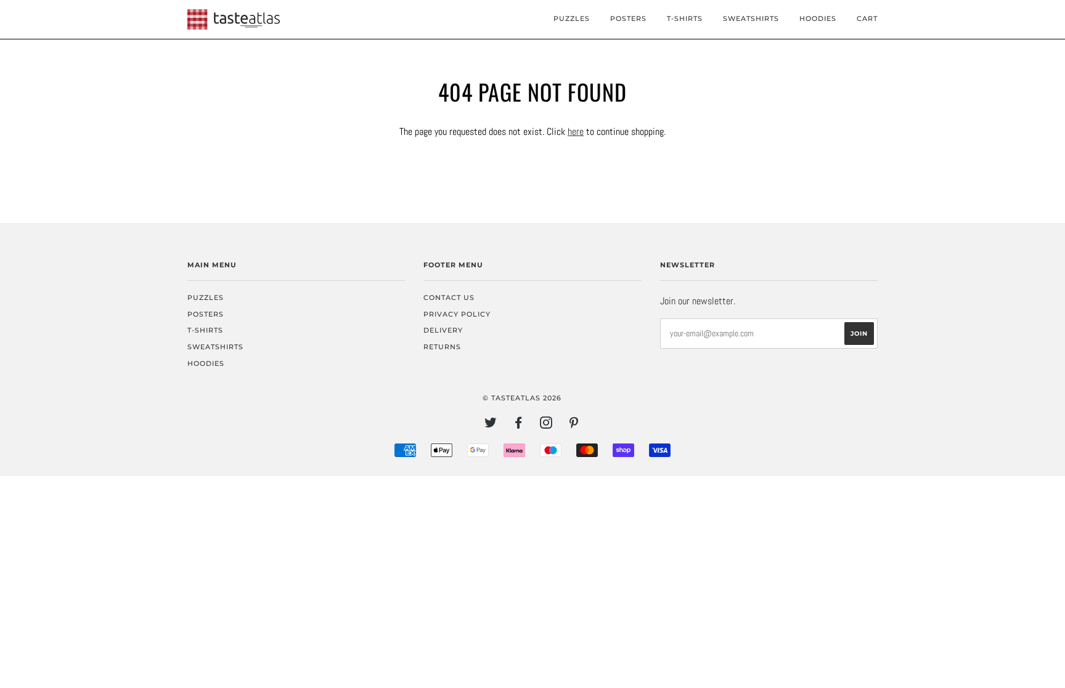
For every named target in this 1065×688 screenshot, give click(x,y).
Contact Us (449, 297)
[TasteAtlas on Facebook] (518, 425)
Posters (628, 18)
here (576, 131)
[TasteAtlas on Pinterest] (574, 425)
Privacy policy (457, 314)
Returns (442, 346)
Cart (867, 18)
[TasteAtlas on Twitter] (490, 425)
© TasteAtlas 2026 (522, 398)
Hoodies (817, 18)
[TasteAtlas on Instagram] (546, 425)
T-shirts (685, 18)
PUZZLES (571, 18)
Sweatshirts (751, 18)
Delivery (443, 330)
